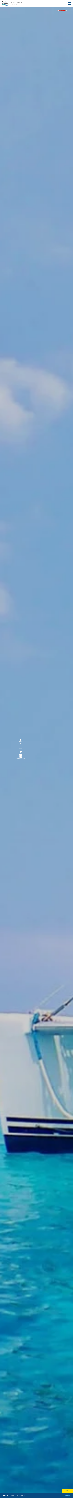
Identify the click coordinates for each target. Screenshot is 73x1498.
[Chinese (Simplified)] (62, 10)
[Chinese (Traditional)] (64, 10)
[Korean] (66, 10)
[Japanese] (58, 10)
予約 (67, 1490)
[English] (60, 10)
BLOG (67, 1495)
